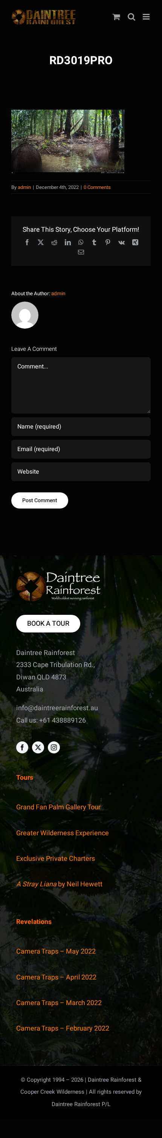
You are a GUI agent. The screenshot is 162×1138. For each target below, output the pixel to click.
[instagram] (54, 747)
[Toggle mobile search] (131, 17)
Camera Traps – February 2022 (62, 1028)
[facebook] (22, 747)
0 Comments (97, 187)
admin (24, 187)
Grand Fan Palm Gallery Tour (58, 807)
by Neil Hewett (59, 884)
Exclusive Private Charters (55, 859)
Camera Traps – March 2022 (59, 1003)
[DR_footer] (58, 575)
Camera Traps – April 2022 (56, 977)
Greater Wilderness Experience (62, 833)
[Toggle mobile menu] (147, 17)
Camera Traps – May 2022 (56, 951)
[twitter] (38, 747)
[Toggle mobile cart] (116, 17)
